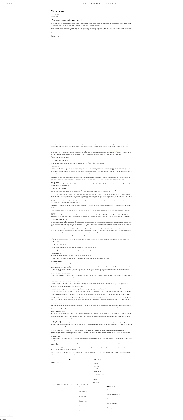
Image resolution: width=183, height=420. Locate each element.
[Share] (4, 415)
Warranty (95, 379)
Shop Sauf (84, 3)
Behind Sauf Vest (108, 3)
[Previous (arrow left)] (1, 417)
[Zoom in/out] (11, 415)
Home (52, 14)
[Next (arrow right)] (4, 417)
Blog (116, 3)
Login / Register (166, 3)
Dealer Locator (96, 382)
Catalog (94, 376)
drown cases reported (114, 151)
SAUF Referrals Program (98, 374)
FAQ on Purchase (97, 371)
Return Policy (96, 368)
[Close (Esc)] (1, 415)
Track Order (95, 363)
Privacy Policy (96, 366)
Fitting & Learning (94, 3)
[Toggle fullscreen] (8, 415)
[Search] (169, 3)
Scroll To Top (3, 419)
